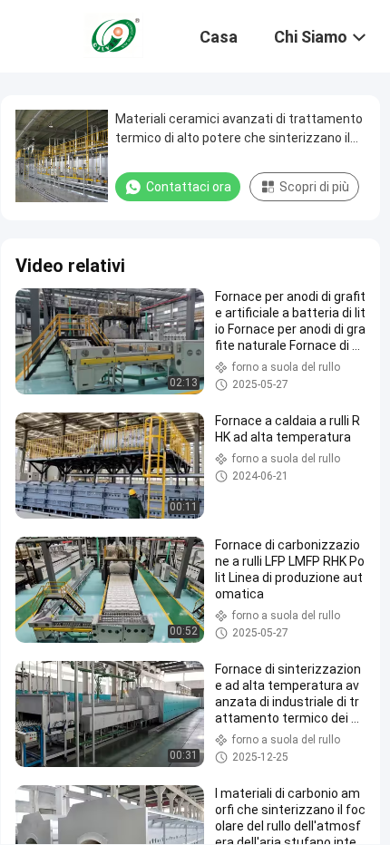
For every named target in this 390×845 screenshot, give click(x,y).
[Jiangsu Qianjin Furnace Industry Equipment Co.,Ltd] (113, 34)
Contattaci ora (188, 187)
